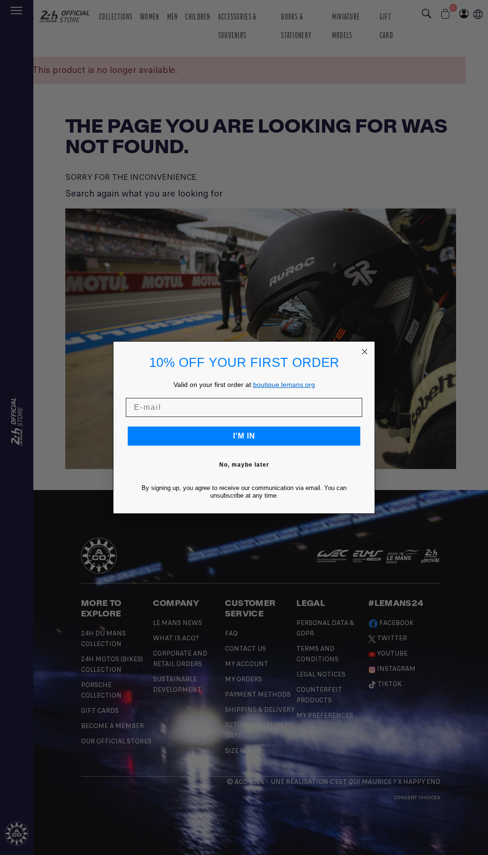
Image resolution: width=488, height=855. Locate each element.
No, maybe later (244, 464)
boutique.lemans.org (284, 384)
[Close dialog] (364, 351)
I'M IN (244, 436)
